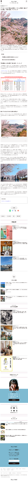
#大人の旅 (9, 216)
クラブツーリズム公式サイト (6, 201)
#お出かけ (3, 216)
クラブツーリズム (4, 70)
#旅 (13, 216)
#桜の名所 (18, 216)
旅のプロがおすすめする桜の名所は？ (8, 59)
